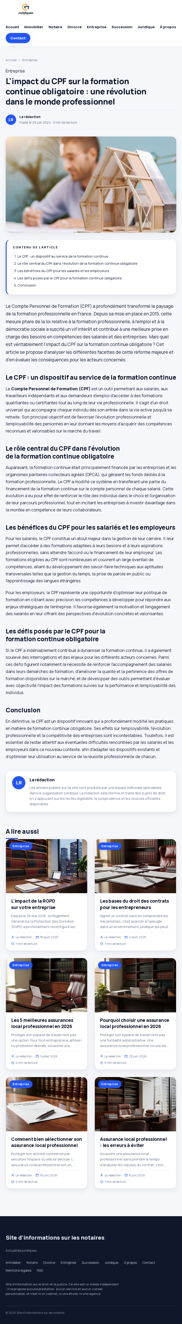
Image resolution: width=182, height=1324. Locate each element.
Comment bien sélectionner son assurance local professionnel (46, 1142)
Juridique (146, 26)
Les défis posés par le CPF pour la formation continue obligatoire (70, 278)
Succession (122, 26)
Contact (18, 38)
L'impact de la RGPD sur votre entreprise (33, 904)
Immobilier (33, 26)
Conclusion (27, 285)
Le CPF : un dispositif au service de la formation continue (63, 256)
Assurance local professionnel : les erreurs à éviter (133, 1142)
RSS (40, 1270)
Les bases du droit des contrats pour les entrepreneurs (134, 904)
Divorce (75, 26)
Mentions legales (18, 1270)
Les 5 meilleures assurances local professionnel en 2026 (42, 1023)
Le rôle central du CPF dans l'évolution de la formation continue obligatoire (77, 263)
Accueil (12, 26)
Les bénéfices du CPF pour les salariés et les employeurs (63, 270)
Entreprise (96, 26)
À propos (168, 26)
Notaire (55, 26)
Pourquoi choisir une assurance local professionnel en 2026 (134, 1023)
